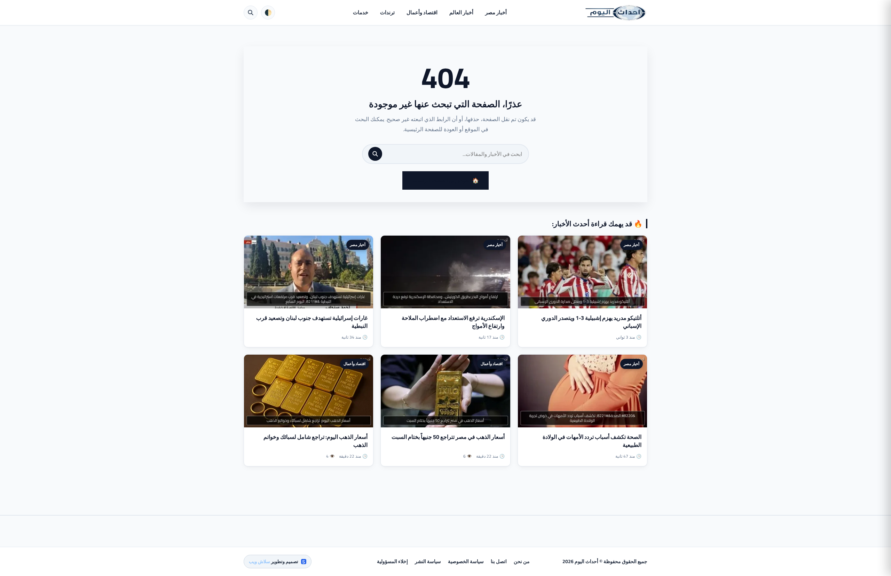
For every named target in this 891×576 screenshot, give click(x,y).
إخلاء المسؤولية (392, 561)
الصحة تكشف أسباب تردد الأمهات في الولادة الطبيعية (592, 441)
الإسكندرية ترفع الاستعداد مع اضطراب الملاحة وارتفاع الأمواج (453, 322)
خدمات (360, 12)
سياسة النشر (428, 561)
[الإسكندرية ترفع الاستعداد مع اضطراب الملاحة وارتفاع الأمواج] (445, 272)
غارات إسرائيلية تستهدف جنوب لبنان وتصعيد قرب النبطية (312, 322)
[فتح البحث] (251, 12)
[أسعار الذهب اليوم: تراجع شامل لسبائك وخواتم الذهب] (308, 391)
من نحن (522, 561)
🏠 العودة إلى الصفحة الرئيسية (445, 180)
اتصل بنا (499, 561)
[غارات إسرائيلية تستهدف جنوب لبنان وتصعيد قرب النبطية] (308, 272)
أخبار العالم (461, 12)
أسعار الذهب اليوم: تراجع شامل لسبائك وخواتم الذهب (315, 441)
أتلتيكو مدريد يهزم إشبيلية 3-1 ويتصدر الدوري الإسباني (591, 322)
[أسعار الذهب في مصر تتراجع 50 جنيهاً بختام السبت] (445, 391)
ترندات (387, 12)
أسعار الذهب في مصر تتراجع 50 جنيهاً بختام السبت (448, 437)
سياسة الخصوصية (466, 561)
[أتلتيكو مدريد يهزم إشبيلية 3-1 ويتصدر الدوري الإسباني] (582, 272)
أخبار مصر (496, 12)
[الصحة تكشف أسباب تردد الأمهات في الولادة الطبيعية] (582, 391)
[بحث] (375, 154)
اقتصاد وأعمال (422, 12)
